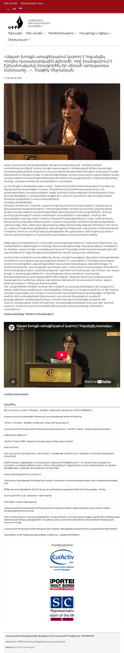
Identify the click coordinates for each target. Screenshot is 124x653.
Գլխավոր (15, 33)
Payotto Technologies (25, 647)
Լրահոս (10, 404)
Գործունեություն (61, 33)
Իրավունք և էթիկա (94, 33)
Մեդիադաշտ (18, 39)
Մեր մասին (34, 33)
